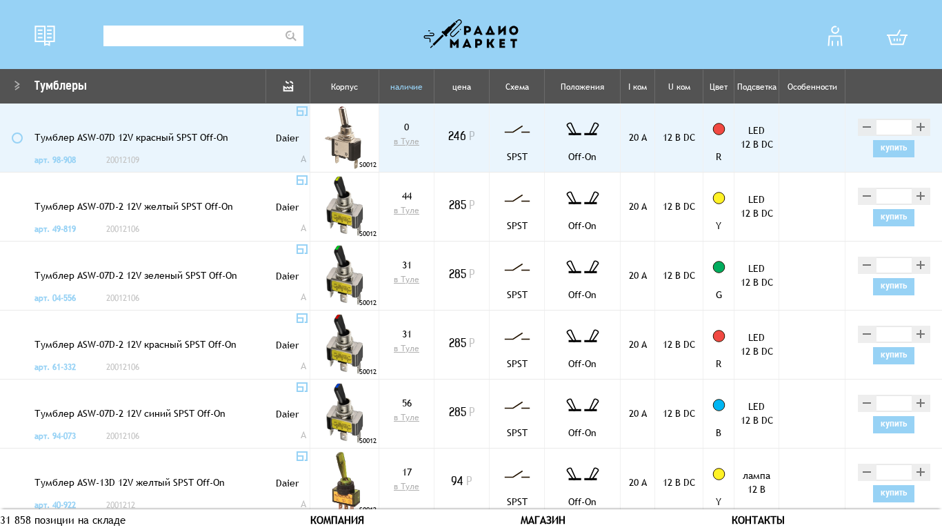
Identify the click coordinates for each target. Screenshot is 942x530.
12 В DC (679, 137)
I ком (637, 87)
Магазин (543, 520)
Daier (287, 138)
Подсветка (756, 87)
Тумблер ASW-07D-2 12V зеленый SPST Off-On (135, 275)
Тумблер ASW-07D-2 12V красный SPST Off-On (135, 344)
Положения (582, 87)
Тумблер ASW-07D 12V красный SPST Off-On (131, 137)
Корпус (344, 87)
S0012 (368, 164)
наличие (406, 87)
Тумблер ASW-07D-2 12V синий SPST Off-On (130, 413)
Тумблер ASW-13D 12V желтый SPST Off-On (129, 482)
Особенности (812, 87)
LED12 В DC (757, 137)
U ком (679, 87)
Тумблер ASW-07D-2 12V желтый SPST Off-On (133, 206)
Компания (337, 520)
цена (461, 87)
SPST (517, 156)
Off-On (582, 156)
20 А (638, 137)
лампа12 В (756, 482)
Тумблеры (60, 86)
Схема (517, 87)
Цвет (719, 87)
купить (894, 148)
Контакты (758, 520)
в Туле (406, 141)
